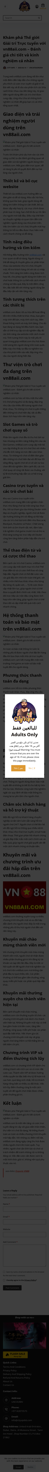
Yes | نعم (18, 768)
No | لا (32, 768)
